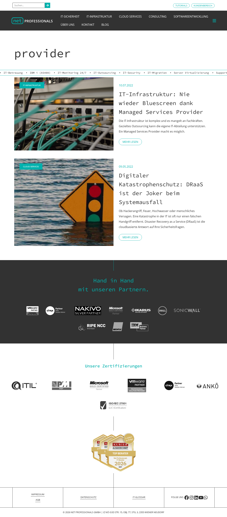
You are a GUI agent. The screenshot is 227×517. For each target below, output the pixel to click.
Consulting (158, 16)
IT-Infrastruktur (99, 16)
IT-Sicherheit (70, 16)
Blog (105, 25)
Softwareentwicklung (191, 16)
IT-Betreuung (13, 72)
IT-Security (131, 72)
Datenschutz (88, 497)
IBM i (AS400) (40, 72)
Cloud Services (130, 16)
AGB (38, 499)
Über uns (67, 25)
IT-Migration (157, 72)
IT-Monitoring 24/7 (72, 72)
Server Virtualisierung (191, 72)
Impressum (37, 494)
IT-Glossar (139, 497)
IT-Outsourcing (104, 72)
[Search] (47, 5)
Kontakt (88, 25)
